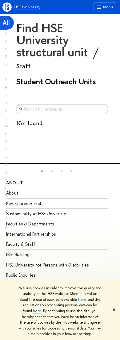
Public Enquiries (20, 275)
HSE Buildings (18, 254)
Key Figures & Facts (24, 203)
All (6, 22)
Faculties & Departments (30, 224)
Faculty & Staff (20, 244)
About (14, 183)
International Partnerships (31, 234)
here (82, 299)
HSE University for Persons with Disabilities (47, 265)
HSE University (27, 7)
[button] (42, 171)
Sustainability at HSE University (36, 213)
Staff (23, 66)
